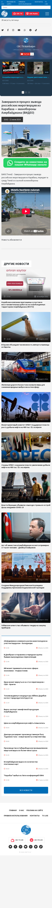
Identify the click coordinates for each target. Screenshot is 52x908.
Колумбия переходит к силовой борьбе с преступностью (13, 77)
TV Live (46, 3)
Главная (13, 810)
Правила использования (25, 3)
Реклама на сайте (11, 3)
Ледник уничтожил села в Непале (38, 77)
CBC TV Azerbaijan (26, 46)
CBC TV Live (19, 840)
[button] (29, 92)
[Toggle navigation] (47, 14)
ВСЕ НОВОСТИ (26, 790)
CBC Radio (33, 13)
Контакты (39, 2)
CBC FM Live (38, 840)
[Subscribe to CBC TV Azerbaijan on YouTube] (27, 54)
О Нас (2, 3)
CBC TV (19, 13)
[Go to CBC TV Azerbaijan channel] (26, 40)
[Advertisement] (26, 881)
